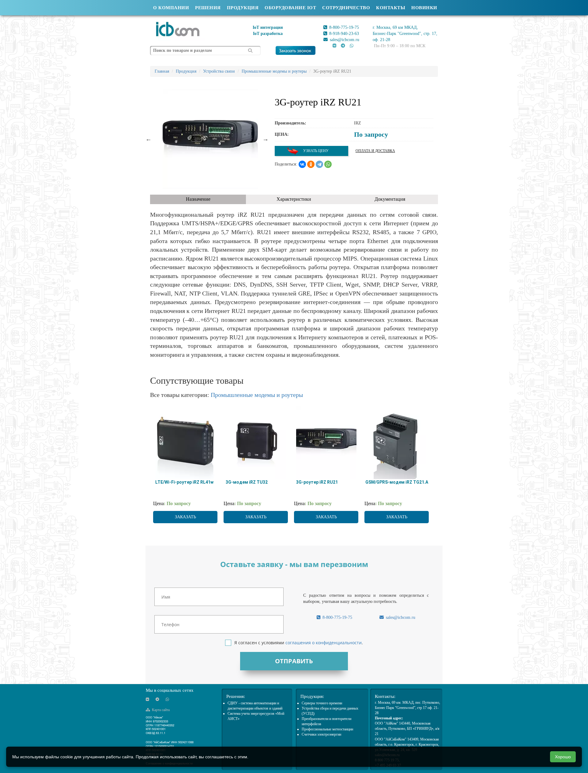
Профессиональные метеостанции (327, 729)
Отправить (294, 661)
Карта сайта (160, 710)
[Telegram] (319, 164)
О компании (171, 7)
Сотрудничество (346, 7)
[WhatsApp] (328, 164)
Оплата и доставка (375, 151)
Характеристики (294, 199)
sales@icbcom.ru (344, 39)
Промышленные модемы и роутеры (257, 394)
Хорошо (563, 756)
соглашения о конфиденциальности (323, 642)
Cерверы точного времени (322, 703)
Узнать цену (315, 151)
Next (265, 139)
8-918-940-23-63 (343, 33)
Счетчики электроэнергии (321, 734)
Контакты (390, 7)
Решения (208, 7)
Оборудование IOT (290, 7)
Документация (390, 199)
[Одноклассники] (311, 164)
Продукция (243, 7)
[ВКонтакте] (302, 164)
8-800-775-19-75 (343, 27)
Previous (148, 139)
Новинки (424, 7)
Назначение (198, 199)
